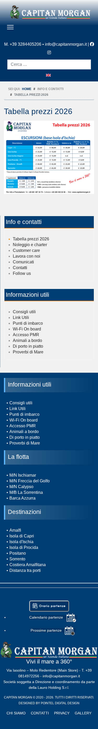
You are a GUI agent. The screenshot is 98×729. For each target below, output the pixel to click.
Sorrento (17, 559)
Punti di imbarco (28, 323)
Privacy (62, 713)
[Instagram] (49, 52)
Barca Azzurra (22, 498)
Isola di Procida (23, 547)
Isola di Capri (21, 536)
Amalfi (15, 530)
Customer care (26, 250)
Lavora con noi (26, 256)
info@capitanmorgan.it (66, 44)
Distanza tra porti (25, 570)
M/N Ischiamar (22, 475)
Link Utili (21, 317)
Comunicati (23, 262)
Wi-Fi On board (27, 329)
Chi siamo (16, 713)
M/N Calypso (21, 486)
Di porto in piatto (28, 346)
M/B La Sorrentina (26, 492)
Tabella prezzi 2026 (31, 239)
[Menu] (10, 27)
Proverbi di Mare (28, 352)
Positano (17, 553)
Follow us (22, 273)
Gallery (83, 713)
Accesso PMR (26, 335)
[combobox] (49, 64)
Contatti (20, 267)
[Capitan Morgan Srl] (50, 12)
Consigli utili (24, 312)
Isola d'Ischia (21, 542)
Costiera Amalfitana (27, 564)
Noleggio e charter (30, 244)
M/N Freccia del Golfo (29, 481)
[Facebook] (92, 44)
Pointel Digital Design (60, 703)
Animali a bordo (27, 340)
